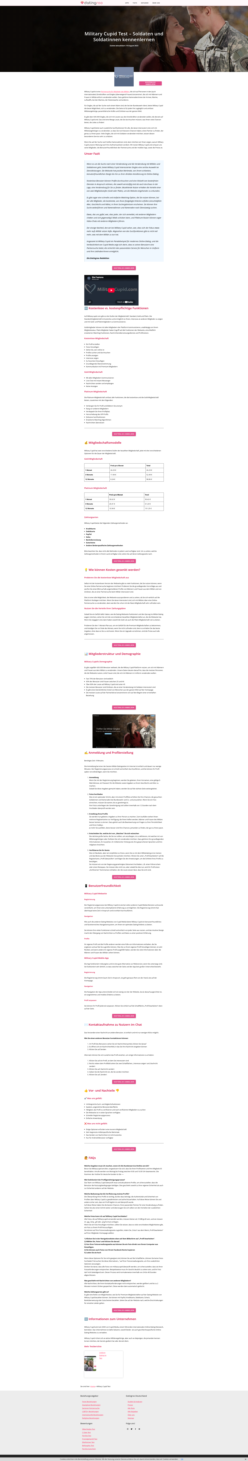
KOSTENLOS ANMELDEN (150, 83)
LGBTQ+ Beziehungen (90, 1411)
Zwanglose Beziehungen (91, 1405)
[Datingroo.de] (91, 3)
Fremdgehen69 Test (89, 1439)
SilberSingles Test (88, 1429)
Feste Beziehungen (89, 1401)
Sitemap (131, 1418)
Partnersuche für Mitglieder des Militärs (115, 91)
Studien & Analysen (135, 1401)
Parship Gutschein (89, 1449)
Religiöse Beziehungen (90, 1418)
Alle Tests (131, 1408)
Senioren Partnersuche (90, 1408)
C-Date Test (86, 1432)
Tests (135, 3)
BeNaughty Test (88, 1445)
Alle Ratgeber (133, 1411)
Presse (130, 1405)
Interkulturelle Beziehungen (92, 1415)
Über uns (156, 3)
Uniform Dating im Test (102, 1355)
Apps (127, 3)
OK (182, 1459)
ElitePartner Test (88, 1442)
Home (92, 1386)
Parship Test (86, 1436)
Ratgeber (145, 3)
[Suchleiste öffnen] (165, 3)
